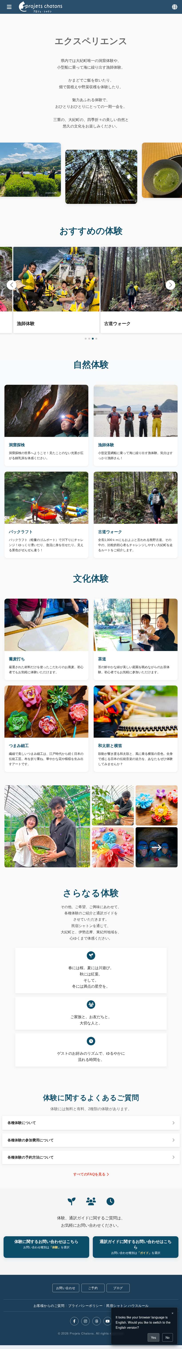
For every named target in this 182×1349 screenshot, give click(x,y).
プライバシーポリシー (85, 1305)
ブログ (118, 1288)
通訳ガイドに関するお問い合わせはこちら (136, 1246)
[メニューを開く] (9, 7)
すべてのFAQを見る (89, 1174)
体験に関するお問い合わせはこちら (46, 1244)
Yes (153, 1337)
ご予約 (93, 1288)
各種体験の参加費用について (31, 1140)
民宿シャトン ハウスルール (127, 1305)
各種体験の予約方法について (31, 1157)
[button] (86, 339)
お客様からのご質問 (49, 1305)
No (168, 1337)
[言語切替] (175, 6)
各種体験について (22, 1123)
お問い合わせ (65, 1288)
